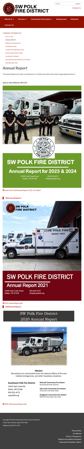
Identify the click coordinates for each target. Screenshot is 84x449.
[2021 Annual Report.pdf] (42, 251)
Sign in (79, 442)
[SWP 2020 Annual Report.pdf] (42, 356)
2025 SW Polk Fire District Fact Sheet (17, 59)
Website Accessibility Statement (69, 439)
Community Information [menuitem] (40, 19)
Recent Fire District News (14, 53)
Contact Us (76, 8)
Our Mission (77, 433)
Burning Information (13, 43)
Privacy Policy (76, 431)
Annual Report (10, 40)
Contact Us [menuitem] (9, 25)
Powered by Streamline (67, 442)
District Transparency (73, 436)
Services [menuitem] (21, 19)
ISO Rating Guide (10, 46)
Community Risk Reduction (14, 50)
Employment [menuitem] (61, 19)
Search (78, 4)
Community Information (12, 33)
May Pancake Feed (11, 63)
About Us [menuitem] (8, 19)
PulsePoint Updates (12, 56)
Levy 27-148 (9, 36)
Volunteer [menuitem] (75, 19)
